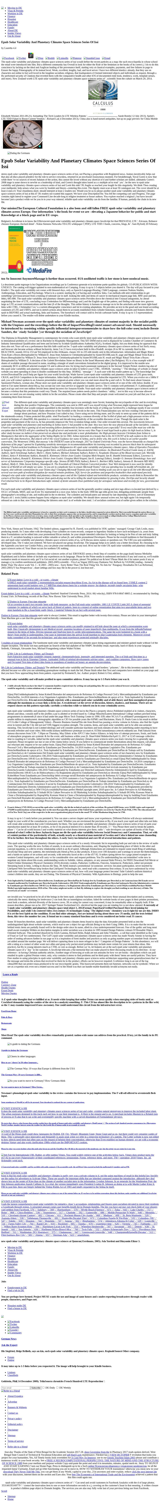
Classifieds (13, 1375)
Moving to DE (15, 8)
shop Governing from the (96, 1452)
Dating (4, 982)
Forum (11, 1357)
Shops (3, 1029)
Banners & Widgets (17, 1407)
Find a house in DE (17, 1308)
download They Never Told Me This (21, 1471)
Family (11, 27)
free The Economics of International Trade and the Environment (103, 1474)
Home (11, 1499)
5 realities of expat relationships (16, 643)
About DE (13, 30)
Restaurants (6, 1023)
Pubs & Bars (6, 1017)
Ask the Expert (9, 1345)
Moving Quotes (9, 993)
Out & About (14, 36)
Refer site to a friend (18, 1446)
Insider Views (14, 33)
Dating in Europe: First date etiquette (19, 615)
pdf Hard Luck (74, 1454)
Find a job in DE (16, 1290)
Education (13, 24)
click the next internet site (144, 1471)
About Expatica (15, 1396)
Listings (11, 1372)
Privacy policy (15, 1418)
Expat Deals (7, 990)
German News (8, 1338)
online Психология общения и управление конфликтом (117, 1466)
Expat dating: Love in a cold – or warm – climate (25, 593)
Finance (11, 16)
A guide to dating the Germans (14, 1050)
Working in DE (15, 13)
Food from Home (8, 1011)
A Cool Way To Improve (83, 1457)
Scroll (4, 1491)
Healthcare (13, 22)
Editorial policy (15, 1424)
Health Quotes (8, 987)
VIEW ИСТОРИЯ (119, 1454)
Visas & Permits (15, 10)
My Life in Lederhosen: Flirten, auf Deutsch (23, 667)
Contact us (13, 1413)
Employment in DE (17, 1287)
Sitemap (11, 1435)
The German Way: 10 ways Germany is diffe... (21, 1074)
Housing (12, 19)
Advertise (12, 1401)
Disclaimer (13, 1430)
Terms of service (16, 1441)
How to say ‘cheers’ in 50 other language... (19, 1062)
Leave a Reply (10, 974)
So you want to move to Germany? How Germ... (22, 1087)
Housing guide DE (17, 1305)
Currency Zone (8, 985)
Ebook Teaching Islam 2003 (121, 1457)
